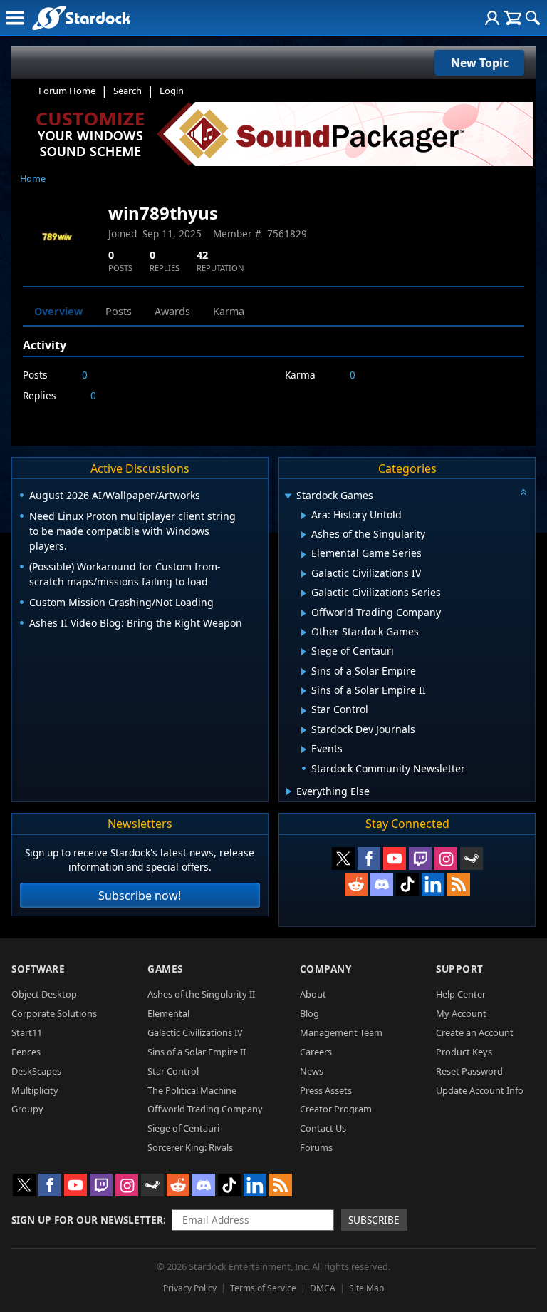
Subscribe (374, 1219)
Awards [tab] (172, 311)
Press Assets (326, 1090)
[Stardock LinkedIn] (433, 884)
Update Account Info (479, 1090)
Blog (309, 1013)
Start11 (26, 1032)
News (311, 1071)
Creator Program (336, 1108)
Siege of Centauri (183, 1128)
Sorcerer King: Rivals (190, 1147)
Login (172, 90)
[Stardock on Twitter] (343, 858)
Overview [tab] (58, 311)
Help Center (461, 994)
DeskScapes (36, 1071)
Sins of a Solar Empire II (196, 1051)
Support (460, 968)
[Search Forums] (533, 18)
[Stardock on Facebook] (369, 858)
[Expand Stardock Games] (288, 496)
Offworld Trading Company (205, 1108)
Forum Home (66, 90)
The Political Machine (191, 1090)
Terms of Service (263, 1288)
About (313, 994)
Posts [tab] (118, 311)
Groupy (27, 1108)
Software (38, 968)
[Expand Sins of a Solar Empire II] (303, 691)
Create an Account (475, 1032)
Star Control (173, 1071)
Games (165, 968)
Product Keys (464, 1051)
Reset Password (469, 1071)
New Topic (480, 63)
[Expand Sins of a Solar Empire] (303, 671)
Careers (316, 1051)
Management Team (341, 1032)
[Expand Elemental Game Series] (303, 554)
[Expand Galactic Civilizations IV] (303, 574)
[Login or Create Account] (492, 18)
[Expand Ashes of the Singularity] (303, 534)
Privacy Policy (190, 1288)
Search (127, 90)
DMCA (322, 1288)
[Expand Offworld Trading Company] (303, 613)
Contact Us (323, 1128)
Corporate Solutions (54, 1013)
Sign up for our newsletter (87, 1219)
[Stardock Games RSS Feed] (459, 884)
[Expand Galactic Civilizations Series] (303, 593)
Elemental (168, 1013)
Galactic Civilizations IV (195, 1032)
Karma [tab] (228, 311)
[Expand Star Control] (303, 710)
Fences (26, 1051)
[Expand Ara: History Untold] (303, 515)
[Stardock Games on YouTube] (394, 858)
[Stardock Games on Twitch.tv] (420, 858)
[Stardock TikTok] (407, 884)
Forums (316, 1147)
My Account (461, 1013)
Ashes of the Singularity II (201, 994)
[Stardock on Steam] (471, 858)
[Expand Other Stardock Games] (303, 632)
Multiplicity (34, 1090)
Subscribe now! (139, 895)
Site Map (366, 1288)
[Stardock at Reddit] (356, 884)
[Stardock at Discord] (382, 884)
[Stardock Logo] (81, 17)
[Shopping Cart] (512, 18)
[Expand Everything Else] (288, 791)
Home (33, 178)
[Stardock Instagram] (446, 858)
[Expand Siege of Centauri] (303, 651)
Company (326, 968)
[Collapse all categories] (523, 492)
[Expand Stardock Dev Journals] (303, 730)
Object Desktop (44, 994)
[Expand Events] (303, 749)
